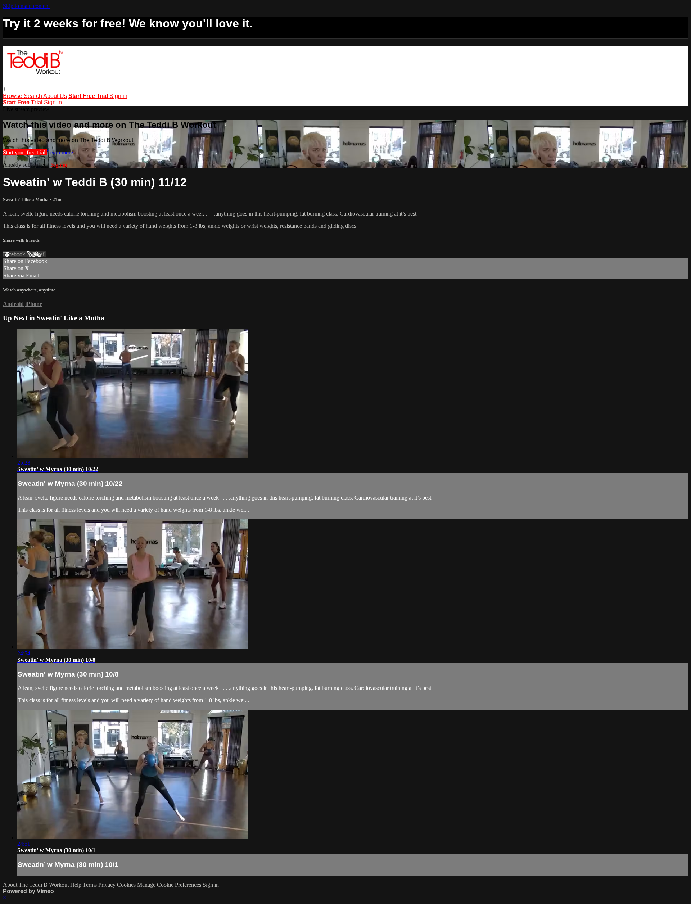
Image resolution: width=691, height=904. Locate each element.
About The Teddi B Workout (36, 885)
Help (76, 885)
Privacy (107, 885)
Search (33, 96)
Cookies (127, 885)
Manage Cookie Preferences (170, 885)
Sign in (118, 96)
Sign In (53, 102)
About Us (55, 96)
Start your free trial (25, 152)
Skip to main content (26, 6)
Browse (13, 96)
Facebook (15, 254)
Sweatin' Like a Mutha (26, 199)
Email (39, 254)
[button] (6, 89)
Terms (90, 885)
